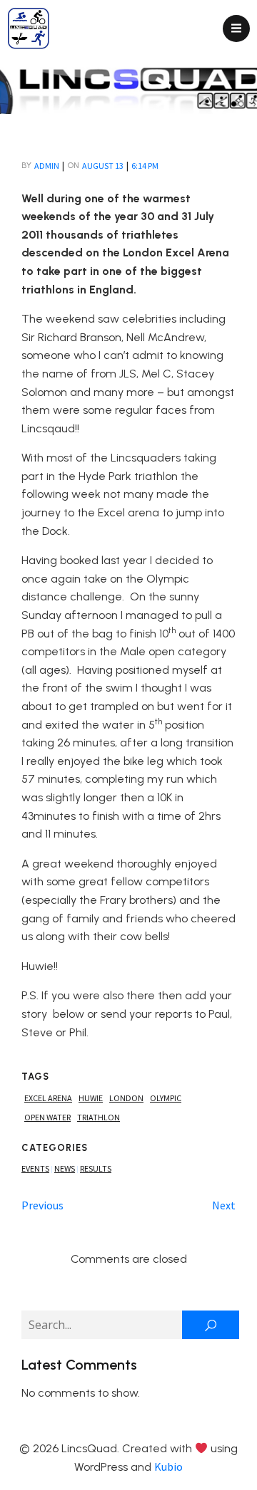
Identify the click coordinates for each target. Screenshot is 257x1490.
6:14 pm (144, 165)
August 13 (103, 165)
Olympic (165, 1098)
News (64, 1168)
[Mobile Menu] (236, 28)
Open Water (47, 1117)
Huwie (91, 1098)
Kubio (168, 1466)
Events (35, 1168)
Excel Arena (48, 1098)
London (126, 1098)
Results (95, 1168)
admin (46, 165)
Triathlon (98, 1117)
